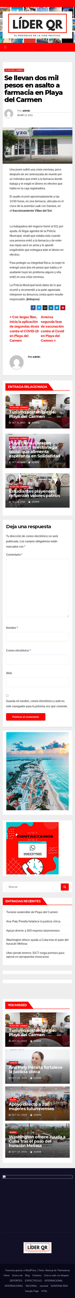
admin (26, 110)
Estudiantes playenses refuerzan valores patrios (34, 493)
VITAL (44, 1291)
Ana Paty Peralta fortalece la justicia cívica (33, 921)
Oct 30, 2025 (19, 1152)
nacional (44, 1286)
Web (9, 673)
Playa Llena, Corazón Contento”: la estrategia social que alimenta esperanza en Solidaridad (34, 449)
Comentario (14, 554)
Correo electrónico (18, 650)
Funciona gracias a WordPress (21, 1270)
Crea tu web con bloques (56, 1275)
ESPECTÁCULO (33, 1280)
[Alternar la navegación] (40, 47)
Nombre (12, 627)
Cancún (13, 1063)
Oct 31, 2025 (19, 1041)
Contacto (36, 1275)
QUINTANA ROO (59, 1286)
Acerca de (17, 1275)
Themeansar (63, 1270)
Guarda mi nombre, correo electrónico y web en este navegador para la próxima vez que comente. (37, 704)
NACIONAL (31, 1286)
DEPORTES (16, 1280)
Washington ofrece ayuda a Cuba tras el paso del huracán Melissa (37, 1141)
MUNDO (13, 1132)
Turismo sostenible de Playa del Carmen (32, 414)
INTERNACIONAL (53, 1280)
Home (7, 1275)
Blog (27, 1275)
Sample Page (32, 1291)
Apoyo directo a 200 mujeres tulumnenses (33, 930)
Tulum (13, 1100)
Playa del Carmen (14, 70)
